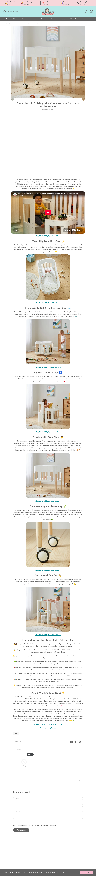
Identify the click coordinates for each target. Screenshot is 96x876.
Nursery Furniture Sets (21, 19)
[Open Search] (5, 11)
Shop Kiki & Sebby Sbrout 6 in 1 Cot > (48, 236)
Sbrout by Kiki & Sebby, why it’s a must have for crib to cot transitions (41, 23)
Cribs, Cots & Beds (40, 19)
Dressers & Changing (58, 19)
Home (8, 19)
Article (16, 733)
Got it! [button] (87, 872)
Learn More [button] (60, 872)
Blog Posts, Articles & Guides (15, 23)
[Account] (86, 11)
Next (78, 781)
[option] (22, 763)
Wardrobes (73, 19)
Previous (18, 781)
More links (84, 19)
